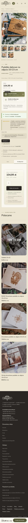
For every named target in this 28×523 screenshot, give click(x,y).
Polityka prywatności (19, 509)
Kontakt (4, 438)
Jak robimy (9, 506)
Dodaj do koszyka (14, 188)
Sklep (2, 9)
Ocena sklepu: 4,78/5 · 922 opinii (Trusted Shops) (11, 78)
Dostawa (4, 451)
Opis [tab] (8, 161)
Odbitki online (5, 479)
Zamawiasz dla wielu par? (12, 146)
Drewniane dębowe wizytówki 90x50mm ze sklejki (13, 492)
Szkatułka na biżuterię (7, 482)
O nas (3, 433)
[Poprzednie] (3, 28)
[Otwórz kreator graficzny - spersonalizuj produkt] (13, 3)
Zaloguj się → (6, 141)
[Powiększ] (23, 41)
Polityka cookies (6, 511)
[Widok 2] (11, 48)
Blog (3, 435)
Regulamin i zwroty (6, 456)
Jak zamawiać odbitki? (7, 461)
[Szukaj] (17, 3)
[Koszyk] (21, 3)
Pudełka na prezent (6, 477)
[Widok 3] (17, 48)
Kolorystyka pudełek (6, 472)
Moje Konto (4, 448)
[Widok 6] (11, 55)
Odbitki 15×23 (5, 490)
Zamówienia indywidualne (8, 474)
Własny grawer (5, 466)
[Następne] (24, 28)
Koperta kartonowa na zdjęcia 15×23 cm (11, 498)
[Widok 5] (4, 55)
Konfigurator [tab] (20, 161)
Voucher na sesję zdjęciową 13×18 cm (10, 500)
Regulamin (9, 509)
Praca (3, 509)
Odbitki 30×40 (5, 495)
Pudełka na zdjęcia (10, 9)
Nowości (4, 427)
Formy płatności (5, 453)
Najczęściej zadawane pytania (8, 464)
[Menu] (25, 3)
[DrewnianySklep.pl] (5, 3)
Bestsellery (4, 430)
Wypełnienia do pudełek (7, 469)
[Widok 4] (24, 48)
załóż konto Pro (6, 143)
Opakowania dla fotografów (8, 440)
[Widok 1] (4, 48)
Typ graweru (5, 459)
